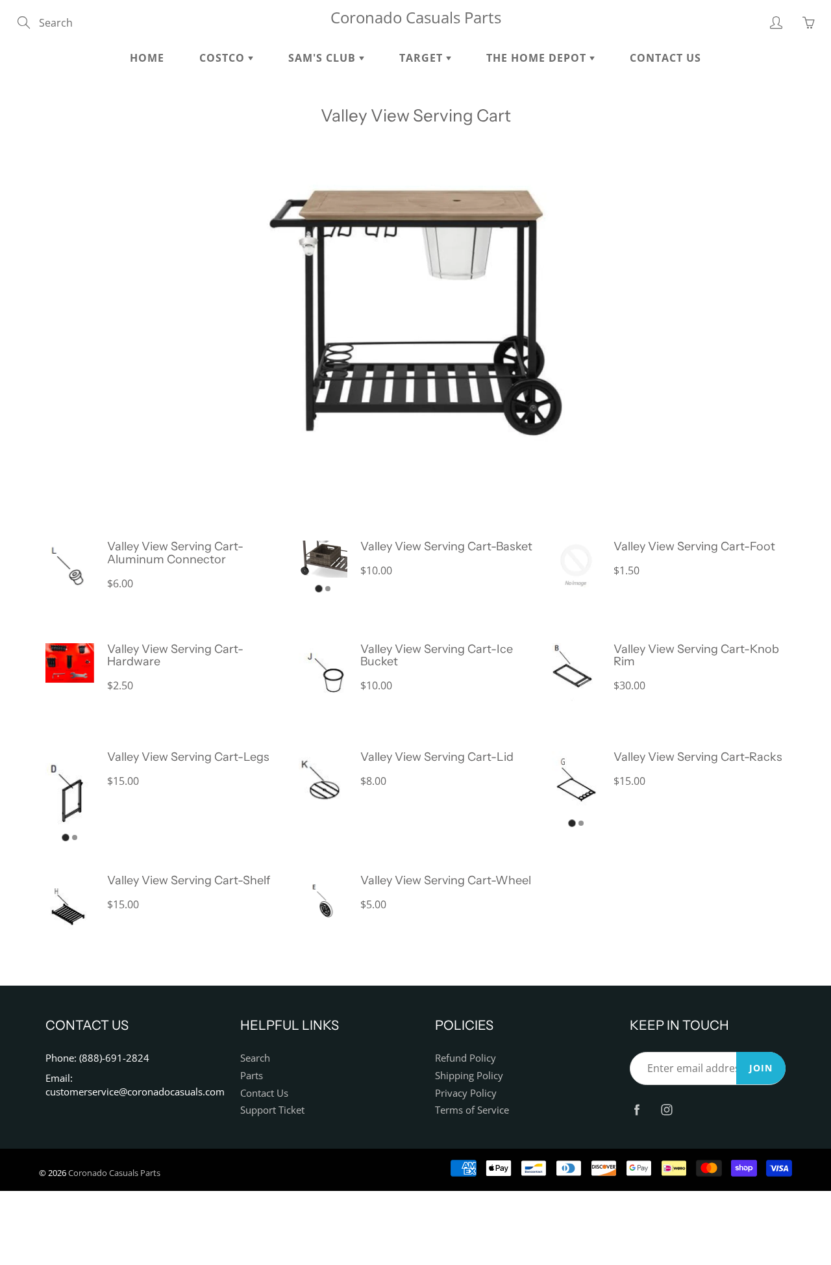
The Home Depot (537, 58)
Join (761, 1068)
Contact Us (665, 58)
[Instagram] (666, 1109)
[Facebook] (636, 1109)
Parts (251, 1075)
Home (147, 58)
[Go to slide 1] (318, 588)
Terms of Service (472, 1110)
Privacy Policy (466, 1093)
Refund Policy (465, 1058)
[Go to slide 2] (327, 588)
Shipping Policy (469, 1075)
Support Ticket (272, 1110)
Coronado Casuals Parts (415, 17)
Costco (223, 58)
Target (422, 58)
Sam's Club (323, 58)
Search (255, 1058)
